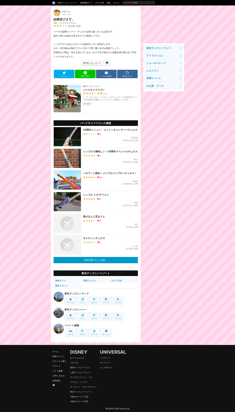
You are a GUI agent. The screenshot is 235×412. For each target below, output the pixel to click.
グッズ (118, 302)
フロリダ (74, 362)
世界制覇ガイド (86, 3)
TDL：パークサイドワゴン (65, 23)
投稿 (108, 3)
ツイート (64, 76)
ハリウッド (105, 358)
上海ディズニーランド (80, 372)
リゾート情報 (71, 325)
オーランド (105, 362)
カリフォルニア (77, 358)
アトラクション (155, 55)
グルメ (94, 302)
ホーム (55, 351)
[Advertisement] (163, 24)
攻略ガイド (60, 280)
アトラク (71, 302)
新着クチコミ (89, 280)
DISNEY (78, 352)
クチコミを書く (59, 361)
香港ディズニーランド (80, 367)
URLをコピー (127, 76)
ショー (82, 302)
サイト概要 (57, 371)
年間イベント (153, 78)
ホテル (71, 334)
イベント (106, 302)
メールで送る (106, 76)
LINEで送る (85, 76)
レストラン (152, 70)
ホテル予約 (99, 3)
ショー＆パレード (156, 63)
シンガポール (106, 367)
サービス (106, 334)
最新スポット (61, 285)
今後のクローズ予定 (79, 401)
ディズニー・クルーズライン (83, 387)
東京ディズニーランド (76, 293)
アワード (56, 366)
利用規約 (56, 380)
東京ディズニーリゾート (67, 3)
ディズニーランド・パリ (81, 377)
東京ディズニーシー (75, 309)
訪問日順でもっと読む (95, 260)
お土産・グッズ (155, 85)
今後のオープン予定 (79, 396)
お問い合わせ (58, 375)
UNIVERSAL (113, 352)
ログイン (116, 3)
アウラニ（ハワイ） (79, 382)
